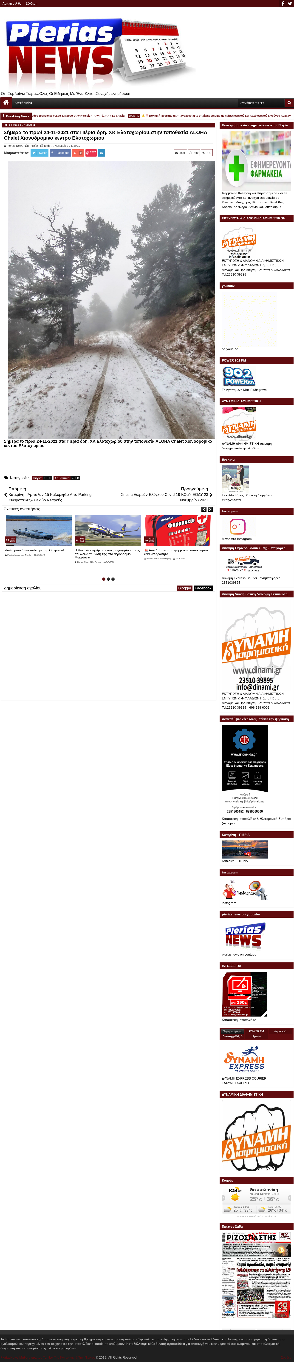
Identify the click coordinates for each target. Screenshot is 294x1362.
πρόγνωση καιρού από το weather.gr (256, 1216)
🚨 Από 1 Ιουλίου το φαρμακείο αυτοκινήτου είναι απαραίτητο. (106, 551)
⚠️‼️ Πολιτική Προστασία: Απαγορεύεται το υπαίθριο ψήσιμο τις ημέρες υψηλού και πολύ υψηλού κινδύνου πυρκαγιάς (197, 115)
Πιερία (37, 478)
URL (208, 153)
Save (93, 151)
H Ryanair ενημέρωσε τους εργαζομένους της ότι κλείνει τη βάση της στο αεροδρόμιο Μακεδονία (37, 553)
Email (182, 153)
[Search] (289, 103)
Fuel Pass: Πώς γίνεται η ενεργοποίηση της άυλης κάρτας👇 (175, 551)
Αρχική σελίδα (12, 3)
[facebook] (282, 3)
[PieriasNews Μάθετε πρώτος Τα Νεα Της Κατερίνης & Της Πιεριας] (6, 102)
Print (195, 153)
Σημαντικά (62, 478)
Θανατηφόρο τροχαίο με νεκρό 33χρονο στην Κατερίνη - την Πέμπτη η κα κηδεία (52, 115)
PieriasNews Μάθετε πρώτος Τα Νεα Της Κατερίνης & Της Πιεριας (47, 1357)
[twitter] (290, 3)
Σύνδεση (31, 3)
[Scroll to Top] (287, 1355)
